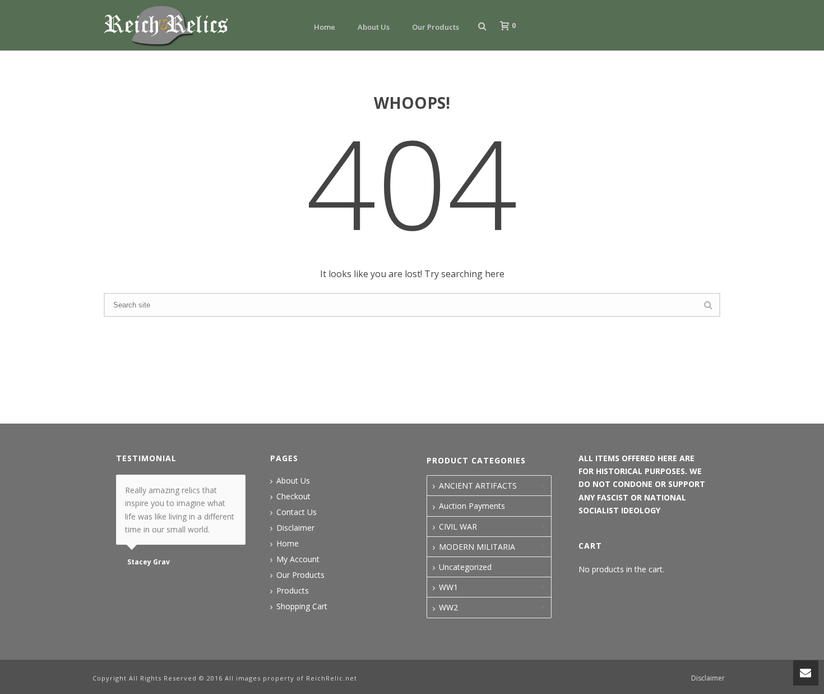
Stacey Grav (148, 562)
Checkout (293, 496)
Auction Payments (472, 505)
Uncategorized (465, 567)
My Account (298, 559)
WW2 (448, 607)
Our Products (435, 27)
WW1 (448, 587)
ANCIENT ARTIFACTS (478, 485)
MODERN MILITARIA (477, 546)
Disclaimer (295, 528)
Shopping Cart (301, 606)
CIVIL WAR (458, 526)
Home (324, 27)
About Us (374, 27)
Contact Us (296, 512)
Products (292, 591)
